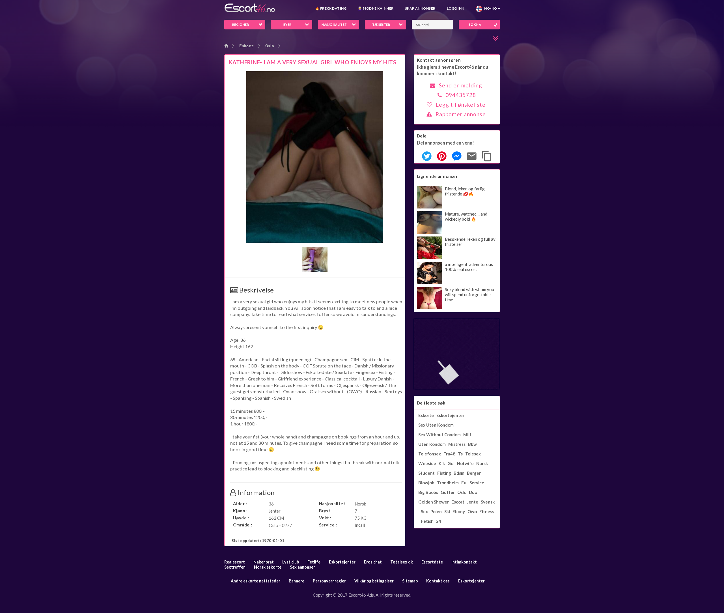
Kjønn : (240, 510)
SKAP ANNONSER (420, 8)
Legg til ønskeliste (461, 104)
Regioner (240, 24)
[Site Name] (249, 7)
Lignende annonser (437, 176)
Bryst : (326, 510)
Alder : (240, 503)
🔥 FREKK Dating (331, 8)
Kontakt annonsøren (439, 60)
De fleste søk (431, 402)
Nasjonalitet (334, 24)
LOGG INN (455, 8)
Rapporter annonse (461, 114)
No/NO (489, 8)
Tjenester (381, 24)
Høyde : (241, 517)
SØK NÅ (475, 24)
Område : (242, 524)
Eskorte (246, 45)
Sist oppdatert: (258, 540)
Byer (287, 24)
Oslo (269, 45)
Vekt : (325, 517)
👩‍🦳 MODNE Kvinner (375, 8)
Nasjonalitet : (333, 503)
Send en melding (460, 85)
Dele (422, 135)
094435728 (460, 95)
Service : (328, 524)
